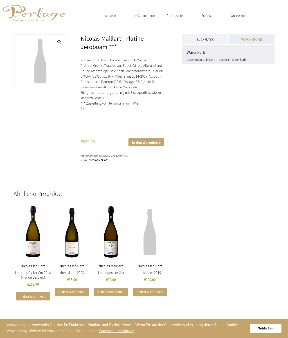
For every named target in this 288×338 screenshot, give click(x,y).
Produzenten (175, 15)
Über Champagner (143, 15)
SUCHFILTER (205, 39)
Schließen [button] (265, 328)
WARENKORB (251, 39)
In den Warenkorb (146, 142)
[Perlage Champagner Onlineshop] (34, 11)
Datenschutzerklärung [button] (116, 331)
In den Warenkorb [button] (33, 296)
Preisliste (207, 15)
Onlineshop (239, 15)
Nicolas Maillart (98, 160)
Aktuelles (111, 15)
